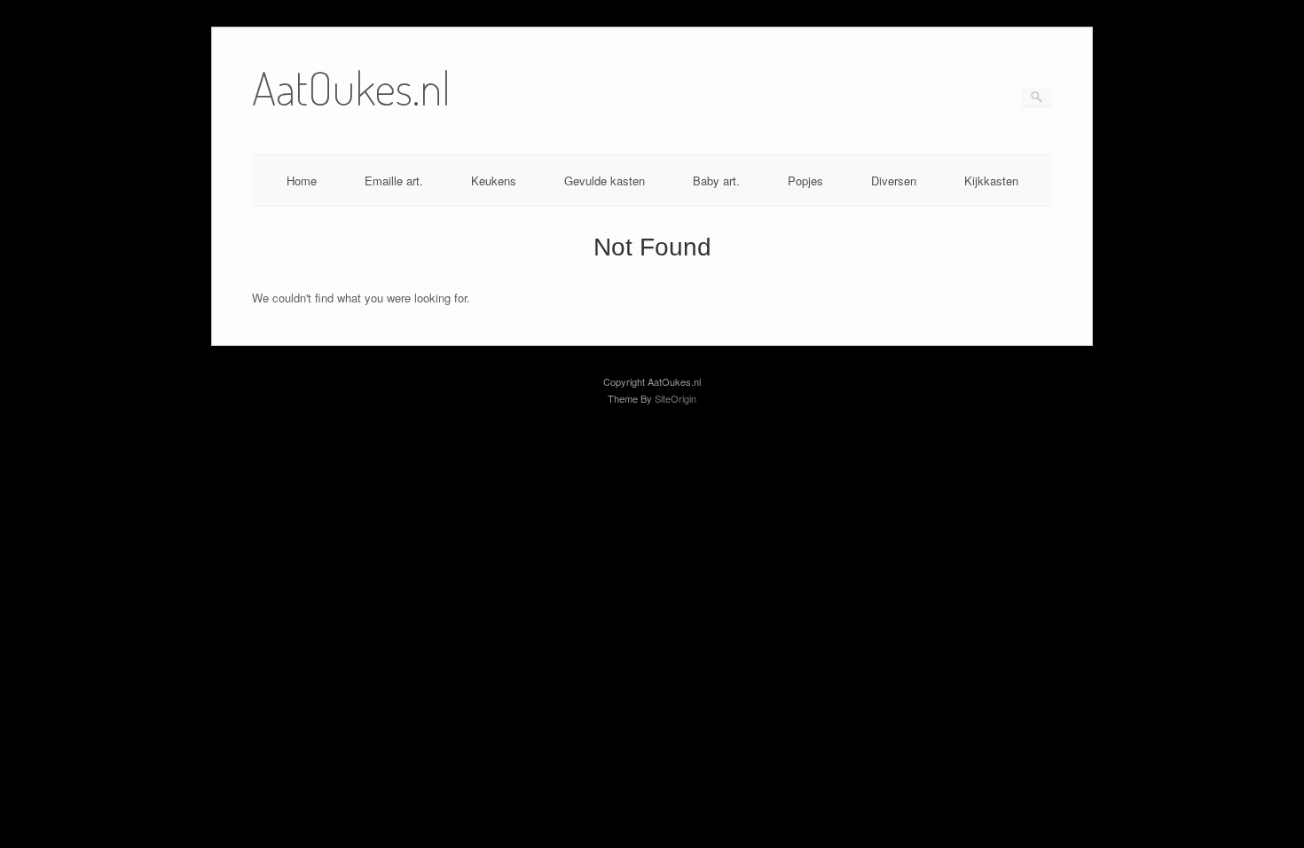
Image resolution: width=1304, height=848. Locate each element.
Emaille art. (394, 180)
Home (302, 180)
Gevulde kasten (604, 180)
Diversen (893, 180)
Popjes (805, 180)
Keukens (493, 180)
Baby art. (716, 180)
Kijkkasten (991, 180)
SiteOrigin (675, 398)
